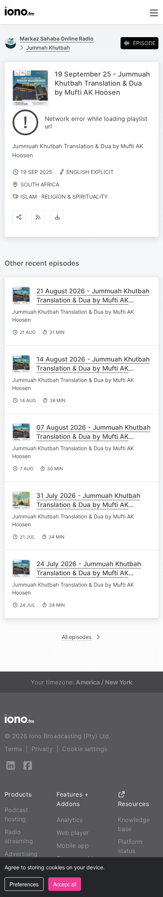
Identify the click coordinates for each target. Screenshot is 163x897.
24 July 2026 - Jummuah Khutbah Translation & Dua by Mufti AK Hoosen (88, 573)
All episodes (76, 637)
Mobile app (72, 845)
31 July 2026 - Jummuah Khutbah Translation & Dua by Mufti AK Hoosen (88, 505)
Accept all (64, 884)
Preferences (24, 884)
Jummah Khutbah (48, 47)
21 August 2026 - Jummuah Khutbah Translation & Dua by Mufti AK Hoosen (92, 300)
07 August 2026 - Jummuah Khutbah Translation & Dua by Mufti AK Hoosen (93, 436)
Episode (144, 43)
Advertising (21, 854)
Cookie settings (84, 749)
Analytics (69, 819)
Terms (13, 749)
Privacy (42, 749)
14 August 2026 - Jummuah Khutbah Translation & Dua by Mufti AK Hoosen (93, 368)
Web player (72, 832)
